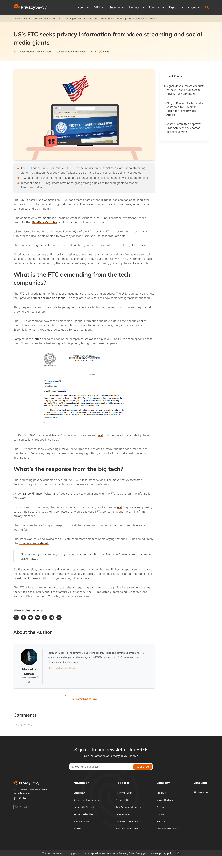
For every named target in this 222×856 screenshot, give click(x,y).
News (27, 18)
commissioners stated (33, 543)
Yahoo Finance (32, 493)
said (100, 435)
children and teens (53, 298)
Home (17, 18)
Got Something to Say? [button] (84, 698)
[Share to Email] (59, 617)
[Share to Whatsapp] (44, 617)
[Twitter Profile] (19, 798)
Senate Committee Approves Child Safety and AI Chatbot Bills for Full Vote (184, 128)
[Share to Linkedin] (37, 617)
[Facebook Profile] (14, 798)
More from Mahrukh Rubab (62, 667)
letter (37, 339)
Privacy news (42, 18)
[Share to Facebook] (23, 617)
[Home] (30, 7)
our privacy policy (164, 853)
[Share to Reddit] (30, 617)
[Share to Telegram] (51, 617)
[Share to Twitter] (16, 617)
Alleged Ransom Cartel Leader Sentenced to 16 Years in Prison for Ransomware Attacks (184, 108)
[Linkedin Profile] (24, 798)
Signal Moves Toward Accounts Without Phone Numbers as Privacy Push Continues (185, 90)
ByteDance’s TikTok (44, 222)
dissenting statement (71, 569)
